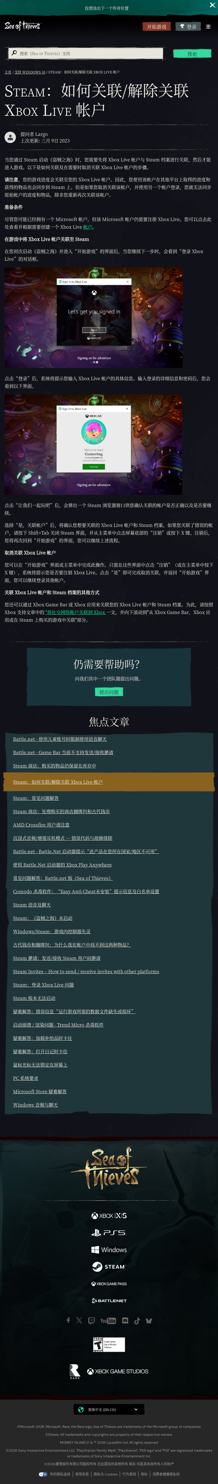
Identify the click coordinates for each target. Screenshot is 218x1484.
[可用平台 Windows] (109, 1250)
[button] (109, 1409)
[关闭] (213, 5)
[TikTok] (137, 1321)
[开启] (208, 27)
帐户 (87, 227)
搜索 (192, 54)
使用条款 (82, 1474)
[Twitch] (91, 1321)
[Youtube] (108, 1321)
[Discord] (125, 1321)
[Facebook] (68, 1320)
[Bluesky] (148, 1321)
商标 (144, 1474)
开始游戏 (156, 26)
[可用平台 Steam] (109, 1267)
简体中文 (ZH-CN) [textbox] (102, 1409)
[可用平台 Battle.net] (109, 1301)
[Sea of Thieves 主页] (72, 26)
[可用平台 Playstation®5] (109, 1233)
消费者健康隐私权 (166, 1474)
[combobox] (85, 53)
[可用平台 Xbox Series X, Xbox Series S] (109, 1216)
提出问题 (109, 692)
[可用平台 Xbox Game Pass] (109, 1284)
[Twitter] (79, 1320)
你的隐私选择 (60, 1474)
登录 (191, 26)
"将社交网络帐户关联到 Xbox (75, 612)
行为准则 (129, 1474)
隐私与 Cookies (106, 1474)
